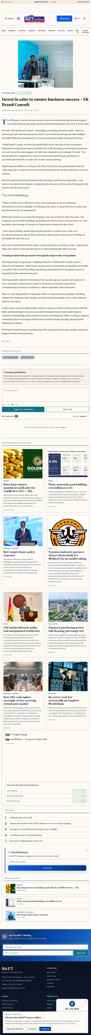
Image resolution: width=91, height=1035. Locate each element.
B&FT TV (78, 32)
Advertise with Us (53, 980)
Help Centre (51, 976)
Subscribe (64, 18)
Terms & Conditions (9, 1001)
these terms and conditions (26, 381)
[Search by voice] (18, 18)
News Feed (51, 1001)
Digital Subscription (54, 1011)
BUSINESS (12, 31)
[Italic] (8, 405)
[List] (17, 405)
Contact (50, 983)
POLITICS (61, 31)
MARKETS (32, 31)
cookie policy (70, 1024)
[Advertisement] (47, 761)
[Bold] (4, 405)
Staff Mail (50, 987)
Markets (50, 1004)
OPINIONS (51, 31)
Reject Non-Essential (15, 1029)
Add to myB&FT (25, 93)
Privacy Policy (7, 1004)
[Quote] (12, 405)
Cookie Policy (7, 1008)
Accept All (45, 1029)
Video (49, 1008)
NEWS (4, 31)
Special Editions (85, 32)
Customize (32, 1029)
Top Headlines (8, 93)
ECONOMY (22, 31)
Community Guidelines (11, 1011)
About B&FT (51, 972)
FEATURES (41, 31)
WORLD (70, 31)
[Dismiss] (87, 850)
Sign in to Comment (23, 409)
